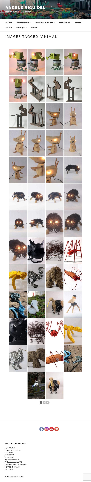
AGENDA (8, 28)
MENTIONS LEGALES (12, 467)
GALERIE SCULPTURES (44, 22)
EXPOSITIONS (64, 22)
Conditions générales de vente (15, 464)
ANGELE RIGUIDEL (25, 7)
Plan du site (9, 469)
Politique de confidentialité (14, 477)
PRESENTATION (23, 22)
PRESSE (78, 22)
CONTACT (35, 28)
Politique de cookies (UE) (13, 462)
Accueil (8, 22)
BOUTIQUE (20, 28)
